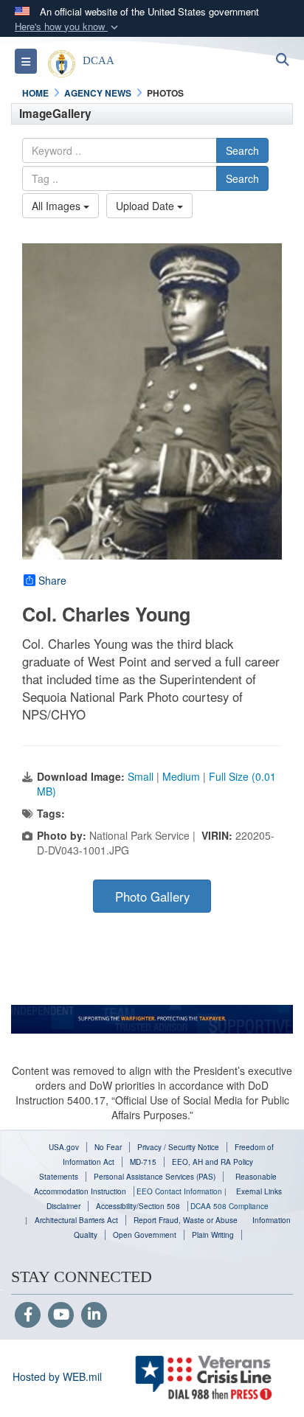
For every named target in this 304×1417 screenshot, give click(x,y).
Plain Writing (213, 1235)
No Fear (108, 1147)
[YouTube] (61, 1315)
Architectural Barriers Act (76, 1220)
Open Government (144, 1235)
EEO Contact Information (179, 1191)
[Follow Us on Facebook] (28, 1315)
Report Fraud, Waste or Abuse (186, 1220)
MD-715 (143, 1162)
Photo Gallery (152, 896)
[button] (68, 27)
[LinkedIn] (94, 1315)
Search (242, 150)
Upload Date (146, 205)
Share (52, 580)
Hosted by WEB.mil (57, 1376)
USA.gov (64, 1147)
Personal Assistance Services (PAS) (154, 1176)
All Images (57, 205)
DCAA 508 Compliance (229, 1206)
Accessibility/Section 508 (138, 1206)
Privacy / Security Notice (178, 1147)
